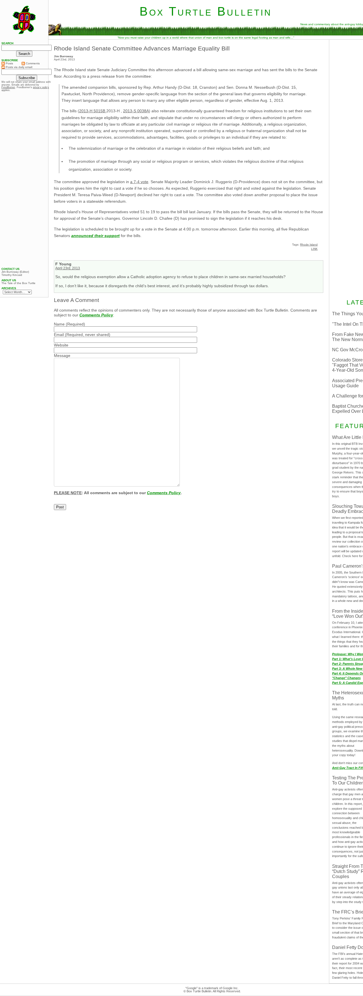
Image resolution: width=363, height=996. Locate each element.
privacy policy (41, 87)
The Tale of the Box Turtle (18, 283)
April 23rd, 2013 (67, 268)
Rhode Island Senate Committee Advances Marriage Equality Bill (142, 48)
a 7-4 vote (139, 181)
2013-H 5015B (92, 111)
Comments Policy (96, 315)
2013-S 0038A (136, 111)
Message (62, 355)
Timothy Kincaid (11, 275)
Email (59, 334)
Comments (32, 63)
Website (61, 345)
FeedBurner (8, 87)
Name (59, 324)
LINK (314, 248)
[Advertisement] (24, 179)
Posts (9, 63)
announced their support (95, 235)
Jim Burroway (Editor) (15, 271)
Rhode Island (309, 244)
